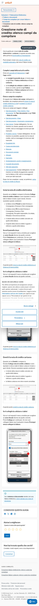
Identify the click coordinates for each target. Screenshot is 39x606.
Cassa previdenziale (12, 146)
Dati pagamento (11, 170)
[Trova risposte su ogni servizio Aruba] (8, 2)
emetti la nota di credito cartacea (23, 407)
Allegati (8, 155)
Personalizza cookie (26, 588)
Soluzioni (4, 15)
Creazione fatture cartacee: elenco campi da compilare (18, 575)
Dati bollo (9, 158)
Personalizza (18, 318)
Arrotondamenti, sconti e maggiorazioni (18, 161)
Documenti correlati (12, 152)
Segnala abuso (19, 586)
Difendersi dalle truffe (7, 586)
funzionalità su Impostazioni (21, 55)
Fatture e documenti (10, 17)
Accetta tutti (19, 312)
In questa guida (27, 47)
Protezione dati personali (18, 583)
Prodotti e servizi (11, 134)
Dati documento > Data (13, 118)
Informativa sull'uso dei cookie (10, 588)
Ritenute (8, 149)
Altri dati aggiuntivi (12, 167)
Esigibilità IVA (10, 143)
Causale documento (12, 164)
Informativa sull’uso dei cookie (12, 293)
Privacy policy (5, 583)
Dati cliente (9, 124)
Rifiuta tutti (19, 324)
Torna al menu (8, 10)
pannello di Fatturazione (17, 73)
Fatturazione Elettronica (18, 15)
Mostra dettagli (28, 306)
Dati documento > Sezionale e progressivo (19, 121)
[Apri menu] (2, 2)
